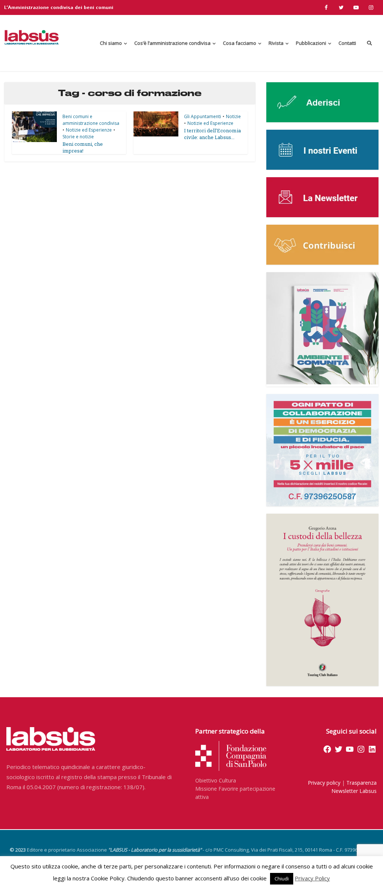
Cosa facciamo (239, 43)
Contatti (347, 43)
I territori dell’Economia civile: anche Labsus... (212, 134)
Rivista (276, 43)
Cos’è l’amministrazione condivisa (172, 43)
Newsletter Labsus (354, 790)
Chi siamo (111, 43)
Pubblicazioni (311, 43)
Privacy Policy (312, 878)
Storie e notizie (78, 136)
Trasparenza (361, 782)
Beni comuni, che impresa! (82, 147)
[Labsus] (31, 37)
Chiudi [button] (282, 878)
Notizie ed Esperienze (89, 130)
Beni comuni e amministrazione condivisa (90, 119)
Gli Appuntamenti (202, 116)
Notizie (233, 116)
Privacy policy (324, 782)
